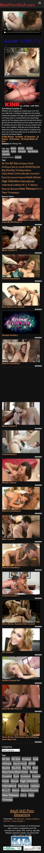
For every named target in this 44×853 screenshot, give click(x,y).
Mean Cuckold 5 (8, 539)
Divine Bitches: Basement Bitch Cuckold (18, 624)
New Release (33, 151)
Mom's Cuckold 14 (9, 426)
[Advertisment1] (22, 62)
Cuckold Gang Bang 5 (11, 278)
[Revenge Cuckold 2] (22, 322)
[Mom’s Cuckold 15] (22, 237)
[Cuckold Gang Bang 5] (22, 266)
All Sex (13, 148)
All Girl (5, 163)
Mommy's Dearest (9, 482)
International (27, 181)
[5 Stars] (8, 143)
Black (22, 170)
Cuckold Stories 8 (9, 454)
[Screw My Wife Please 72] (22, 696)
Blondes (25, 173)
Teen (4, 192)
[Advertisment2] (22, 93)
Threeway (13, 192)
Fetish (13, 151)
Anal (30, 163)
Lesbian (17, 184)
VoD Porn (7, 821)
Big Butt (36, 166)
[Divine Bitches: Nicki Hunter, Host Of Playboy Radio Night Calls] (22, 724)
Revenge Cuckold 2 (10, 335)
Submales (6, 154)
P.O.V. (39, 188)
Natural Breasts (10, 188)
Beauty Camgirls (32, 819)
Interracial (22, 151)
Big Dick (21, 148)
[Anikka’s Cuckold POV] (22, 668)
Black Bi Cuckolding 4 (11, 363)
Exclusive (12, 177)
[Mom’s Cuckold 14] (22, 413)
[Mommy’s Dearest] (22, 470)
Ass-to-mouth (18, 166)
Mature (34, 184)
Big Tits (15, 170)
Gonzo (37, 177)
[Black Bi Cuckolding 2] (22, 555)
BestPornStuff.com (17, 5)
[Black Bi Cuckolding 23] (22, 498)
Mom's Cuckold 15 (9, 250)
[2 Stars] (4, 143)
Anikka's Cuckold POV (11, 680)
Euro (4, 177)
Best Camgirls (18, 821)
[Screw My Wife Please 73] (22, 209)
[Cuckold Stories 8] (22, 441)
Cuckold (30, 148)
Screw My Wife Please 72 (12, 709)
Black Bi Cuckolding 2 (11, 567)
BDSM (28, 166)
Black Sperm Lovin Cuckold (13, 307)
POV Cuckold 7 (8, 652)
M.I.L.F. (26, 184)
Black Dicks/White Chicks (16, 172)
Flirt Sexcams (19, 819)
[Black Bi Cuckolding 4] (22, 350)
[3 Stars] (5, 143)
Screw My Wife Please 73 (12, 222)
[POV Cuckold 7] (22, 639)
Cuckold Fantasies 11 (11, 595)
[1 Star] (2, 143)
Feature (22, 177)
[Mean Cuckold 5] (22, 526)
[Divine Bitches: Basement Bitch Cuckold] (22, 611)
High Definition (11, 181)
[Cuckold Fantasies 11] (22, 583)
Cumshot (5, 151)
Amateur (23, 163)
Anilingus (6, 166)
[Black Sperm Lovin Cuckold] (22, 294)
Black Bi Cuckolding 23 (11, 511)
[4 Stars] (6, 143)
